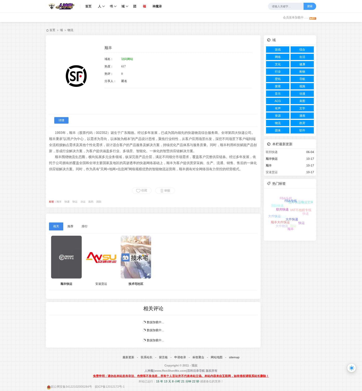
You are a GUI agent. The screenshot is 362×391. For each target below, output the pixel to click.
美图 (302, 101)
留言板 (163, 357)
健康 (302, 64)
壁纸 (278, 79)
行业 (278, 71)
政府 (302, 123)
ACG (278, 101)
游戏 (278, 49)
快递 (67, 201)
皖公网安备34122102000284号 (71, 386)
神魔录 (157, 6)
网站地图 (216, 357)
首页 (88, 6)
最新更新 (128, 357)
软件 (302, 130)
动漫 (302, 93)
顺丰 (59, 201)
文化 (278, 64)
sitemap (234, 357)
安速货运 (101, 283)
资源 (278, 115)
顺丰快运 (66, 283)
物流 (70, 30)
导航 (302, 79)
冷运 (82, 201)
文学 (302, 108)
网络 (278, 57)
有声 (278, 108)
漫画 (302, 115)
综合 (302, 49)
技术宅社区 (136, 283)
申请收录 (180, 357)
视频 (302, 86)
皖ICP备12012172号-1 (110, 386)
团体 (278, 130)
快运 (75, 201)
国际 (98, 201)
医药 (90, 201)
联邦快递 (272, 152)
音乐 (278, 93)
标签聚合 (198, 357)
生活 (302, 57)
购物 (302, 71)
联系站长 (147, 357)
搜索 (310, 6)
